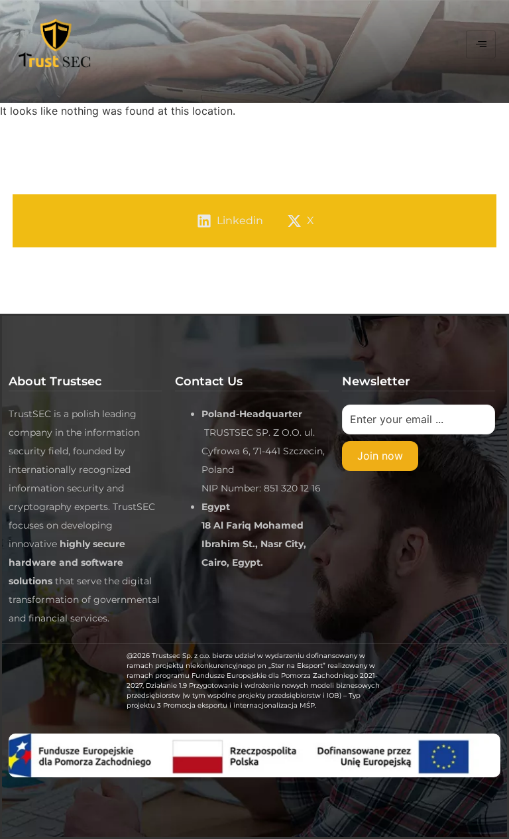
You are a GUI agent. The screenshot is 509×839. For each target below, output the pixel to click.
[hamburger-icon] (481, 44)
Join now (380, 455)
